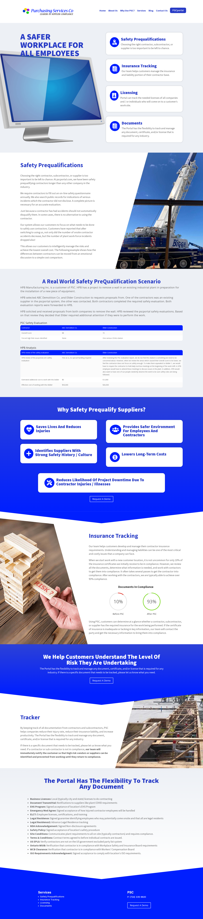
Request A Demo (101, 499)
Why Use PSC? (127, 11)
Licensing (129, 92)
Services (141, 11)
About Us (113, 11)
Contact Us (162, 11)
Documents (132, 123)
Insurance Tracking (139, 65)
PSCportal (178, 10)
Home (102, 11)
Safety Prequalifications (143, 39)
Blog (150, 11)
